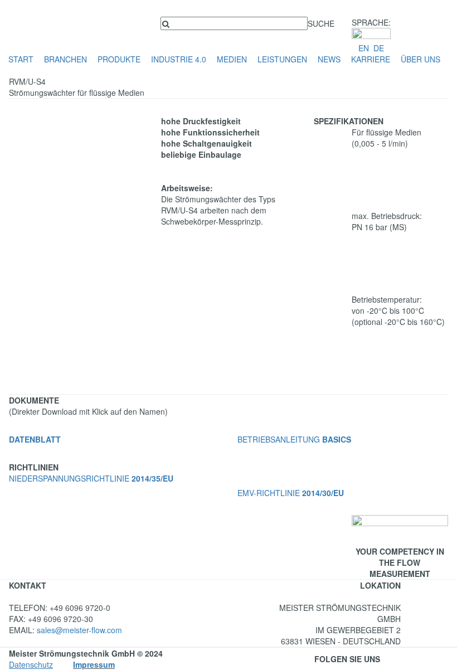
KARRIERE (370, 59)
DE (378, 48)
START (20, 59)
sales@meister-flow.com (79, 629)
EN (363, 48)
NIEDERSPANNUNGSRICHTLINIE (91, 478)
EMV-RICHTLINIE (290, 492)
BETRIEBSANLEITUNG (294, 439)
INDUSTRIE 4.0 (178, 59)
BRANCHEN (65, 59)
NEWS (329, 59)
